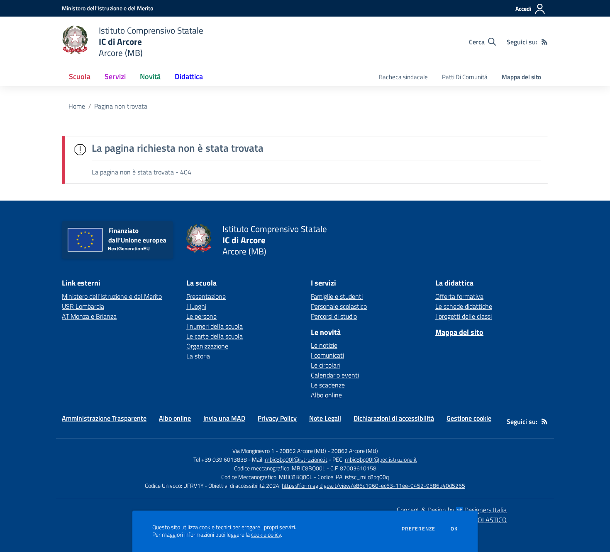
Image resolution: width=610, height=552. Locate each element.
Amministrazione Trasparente (104, 418)
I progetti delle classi (463, 316)
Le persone (201, 316)
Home (76, 106)
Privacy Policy (277, 418)
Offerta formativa (459, 296)
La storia (198, 356)
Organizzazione (207, 346)
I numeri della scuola (214, 326)
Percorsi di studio (334, 316)
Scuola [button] (79, 76)
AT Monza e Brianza (89, 316)
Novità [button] (150, 76)
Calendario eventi (335, 375)
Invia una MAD (224, 418)
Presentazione (206, 296)
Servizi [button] (115, 76)
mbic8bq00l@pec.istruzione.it (381, 459)
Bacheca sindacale (403, 77)
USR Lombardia (83, 306)
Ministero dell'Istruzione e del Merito (112, 296)
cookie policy (266, 534)
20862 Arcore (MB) (354, 450)
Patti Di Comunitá (465, 77)
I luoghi (196, 306)
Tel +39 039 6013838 (220, 459)
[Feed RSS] (544, 42)
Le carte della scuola (214, 336)
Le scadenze (328, 385)
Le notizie (324, 345)
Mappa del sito (521, 77)
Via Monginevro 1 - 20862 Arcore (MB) (279, 450)
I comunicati (327, 355)
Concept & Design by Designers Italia (452, 510)
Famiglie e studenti (337, 296)
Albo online (326, 395)
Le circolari (325, 365)
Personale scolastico (339, 306)
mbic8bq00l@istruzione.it (296, 459)
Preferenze (418, 528)
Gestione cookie (469, 418)
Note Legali (325, 418)
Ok (454, 528)
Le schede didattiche (463, 306)
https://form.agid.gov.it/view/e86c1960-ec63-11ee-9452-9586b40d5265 (373, 485)
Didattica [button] (189, 76)
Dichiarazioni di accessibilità (394, 418)
